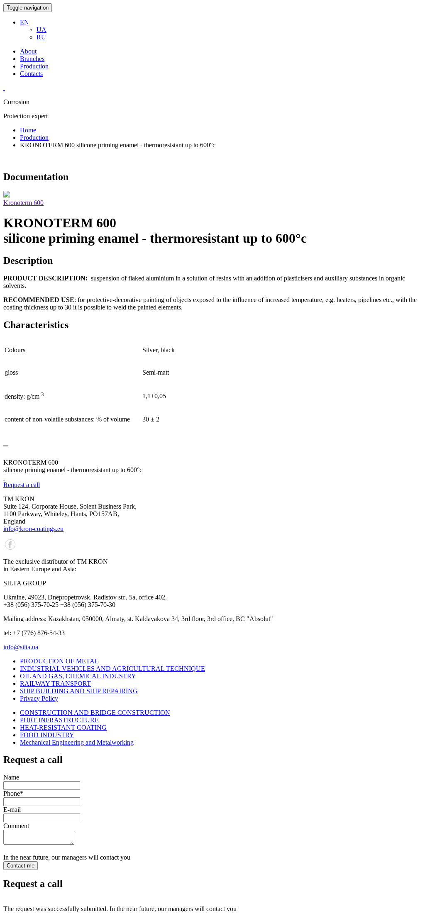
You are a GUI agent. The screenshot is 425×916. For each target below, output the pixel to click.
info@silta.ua (20, 646)
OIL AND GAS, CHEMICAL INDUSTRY (78, 676)
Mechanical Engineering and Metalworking (77, 742)
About (28, 51)
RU (41, 37)
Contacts (31, 73)
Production (34, 66)
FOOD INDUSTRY (47, 734)
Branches (32, 58)
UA (41, 29)
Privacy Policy (39, 698)
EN (24, 22)
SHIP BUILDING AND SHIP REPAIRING (79, 690)
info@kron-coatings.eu (33, 528)
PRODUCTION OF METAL (59, 661)
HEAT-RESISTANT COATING (63, 727)
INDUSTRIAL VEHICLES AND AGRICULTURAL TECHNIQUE (112, 668)
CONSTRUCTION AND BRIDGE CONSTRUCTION (95, 712)
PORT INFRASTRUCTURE (59, 720)
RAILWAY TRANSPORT (55, 683)
